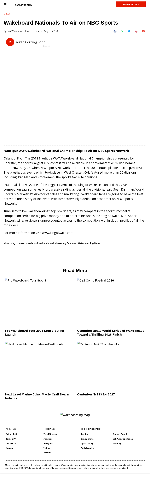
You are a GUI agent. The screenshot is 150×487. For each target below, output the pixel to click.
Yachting (117, 443)
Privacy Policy (12, 434)
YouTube (47, 453)
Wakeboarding (87, 448)
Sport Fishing (87, 443)
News (7, 14)
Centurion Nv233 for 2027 (96, 394)
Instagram (48, 443)
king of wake (17, 243)
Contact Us (11, 443)
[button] (115, 31)
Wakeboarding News (89, 243)
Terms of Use (11, 439)
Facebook (48, 439)
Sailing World (87, 439)
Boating (84, 434)
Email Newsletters (51, 434)
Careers (9, 448)
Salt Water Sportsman (123, 439)
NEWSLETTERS (131, 4)
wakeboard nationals (37, 243)
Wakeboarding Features (63, 243)
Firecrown (45, 468)
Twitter (47, 448)
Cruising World (120, 434)
